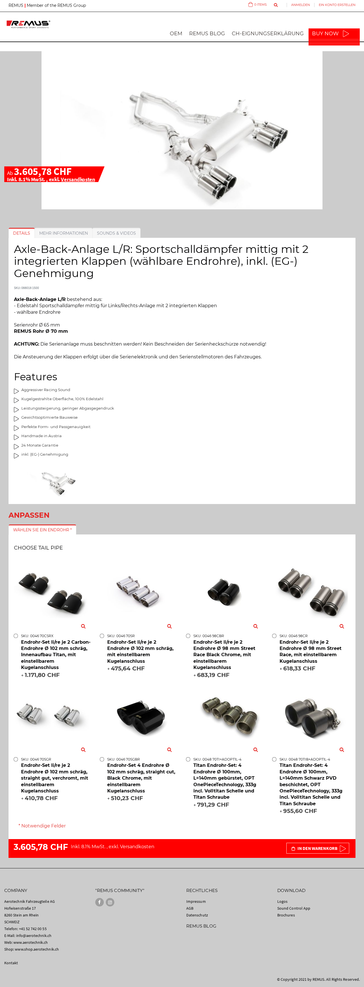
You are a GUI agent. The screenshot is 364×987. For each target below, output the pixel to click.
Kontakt (11, 962)
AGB (189, 908)
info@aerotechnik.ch (33, 935)
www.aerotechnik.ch (30, 942)
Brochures (286, 915)
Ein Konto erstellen (337, 5)
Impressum (196, 901)
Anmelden (300, 5)
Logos (282, 901)
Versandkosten (78, 179)
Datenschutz (197, 915)
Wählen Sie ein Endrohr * (42, 529)
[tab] (22, 233)
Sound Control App (293, 908)
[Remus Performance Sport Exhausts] (28, 24)
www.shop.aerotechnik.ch (37, 949)
